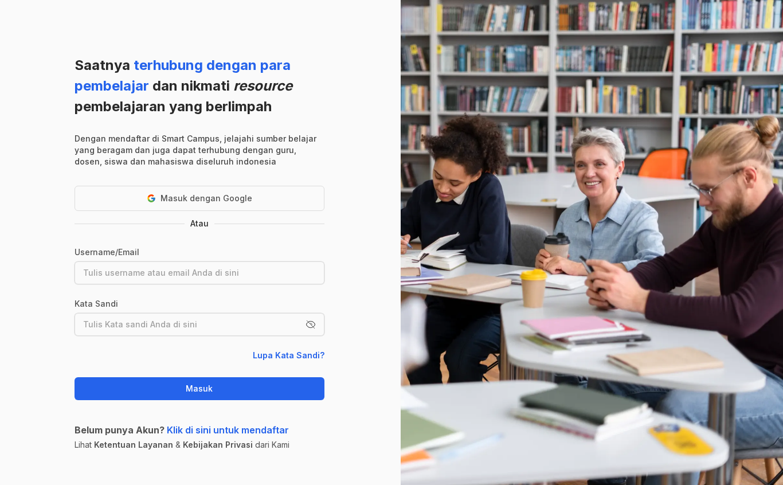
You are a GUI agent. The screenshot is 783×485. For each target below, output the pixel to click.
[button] (311, 324)
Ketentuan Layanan (133, 444)
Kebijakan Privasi (218, 444)
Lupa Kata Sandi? (288, 355)
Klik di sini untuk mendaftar (228, 430)
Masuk (199, 388)
